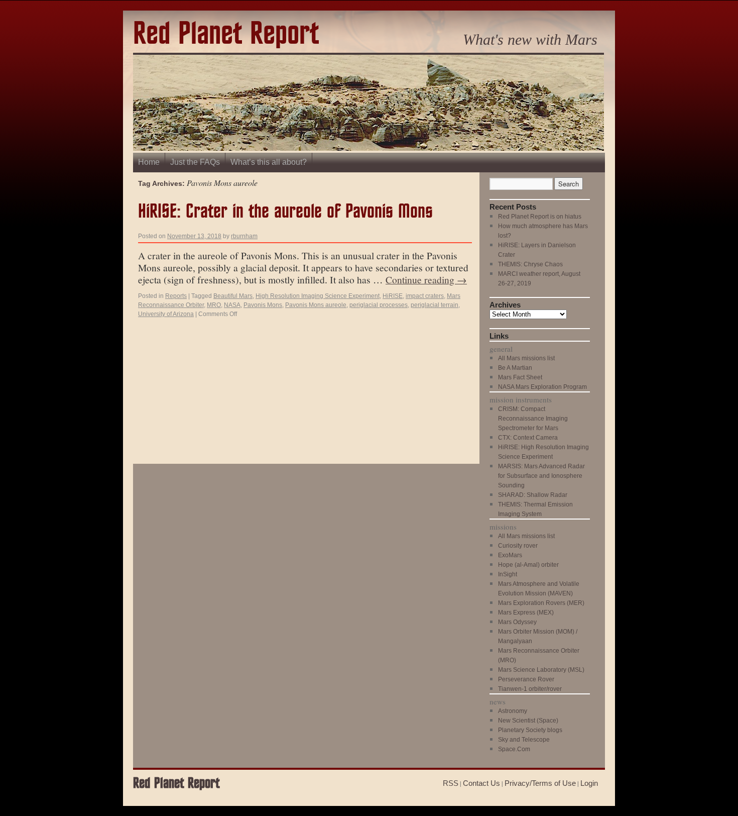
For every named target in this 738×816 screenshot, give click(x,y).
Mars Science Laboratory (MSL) (541, 669)
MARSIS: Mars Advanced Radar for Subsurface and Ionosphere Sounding (541, 476)
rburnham (244, 236)
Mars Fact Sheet (520, 377)
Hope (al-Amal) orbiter (528, 564)
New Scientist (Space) (528, 720)
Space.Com (514, 749)
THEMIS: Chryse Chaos (530, 264)
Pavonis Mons (262, 305)
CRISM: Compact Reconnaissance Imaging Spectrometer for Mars (533, 418)
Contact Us (481, 783)
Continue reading (426, 279)
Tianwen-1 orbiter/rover (530, 688)
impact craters (425, 295)
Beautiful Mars (233, 295)
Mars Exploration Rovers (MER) (541, 602)
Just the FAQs (195, 162)
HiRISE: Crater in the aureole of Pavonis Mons (285, 212)
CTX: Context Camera (528, 437)
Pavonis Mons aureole (315, 305)
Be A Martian (515, 367)
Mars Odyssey (517, 622)
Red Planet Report (226, 34)
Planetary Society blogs (530, 730)
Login (589, 783)
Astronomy (512, 711)
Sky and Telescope (524, 739)
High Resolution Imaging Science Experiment (318, 295)
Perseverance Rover (526, 679)
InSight (507, 574)
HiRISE (393, 295)
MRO (214, 305)
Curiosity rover (518, 545)
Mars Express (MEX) (526, 612)
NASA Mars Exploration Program (542, 386)
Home (149, 162)
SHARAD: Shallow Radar (532, 494)
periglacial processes (378, 305)
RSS (450, 783)
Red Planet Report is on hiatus (539, 216)
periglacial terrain (434, 305)
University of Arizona (166, 314)
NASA (232, 305)
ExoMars (510, 555)
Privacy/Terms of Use (540, 783)
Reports (176, 295)
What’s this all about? (268, 162)
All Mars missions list (526, 358)
